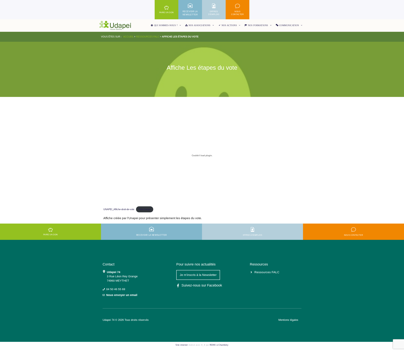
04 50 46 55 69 (115, 289)
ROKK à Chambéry (219, 345)
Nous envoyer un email (121, 295)
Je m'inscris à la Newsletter (198, 275)
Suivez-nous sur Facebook (201, 285)
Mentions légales (288, 319)
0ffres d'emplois (252, 235)
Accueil (128, 36)
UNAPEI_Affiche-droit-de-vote (118, 209)
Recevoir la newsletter (151, 235)
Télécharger (145, 209)
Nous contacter (353, 235)
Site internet (181, 345)
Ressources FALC (147, 36)
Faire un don (166, 12)
